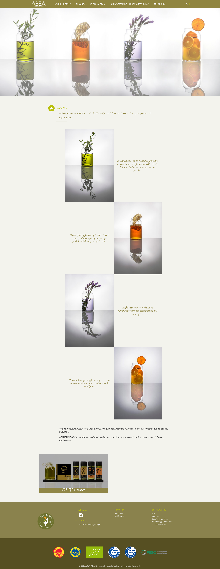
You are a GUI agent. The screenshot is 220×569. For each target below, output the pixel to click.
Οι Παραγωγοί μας (159, 524)
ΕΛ (187, 4)
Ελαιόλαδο (119, 514)
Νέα (153, 514)
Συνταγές (155, 516)
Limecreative (136, 566)
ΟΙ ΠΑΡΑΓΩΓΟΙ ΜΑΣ (119, 4)
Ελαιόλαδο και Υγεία (160, 519)
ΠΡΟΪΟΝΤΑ (80, 4)
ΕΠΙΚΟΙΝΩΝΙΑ (159, 4)
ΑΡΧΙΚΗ (58, 4)
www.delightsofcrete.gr (89, 524)
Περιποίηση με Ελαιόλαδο (162, 522)
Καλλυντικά (119, 516)
